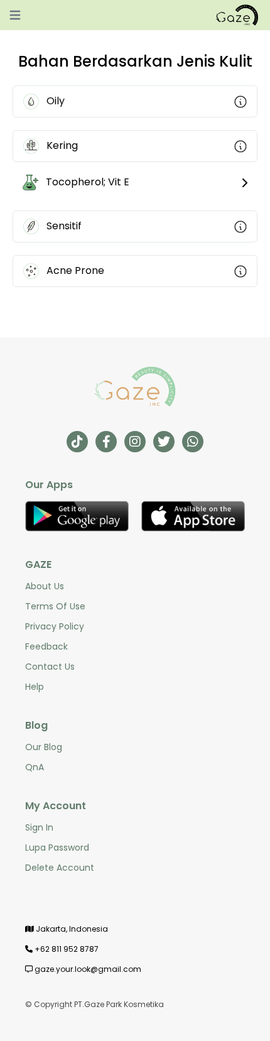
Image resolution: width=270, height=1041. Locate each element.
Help (34, 686)
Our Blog (43, 747)
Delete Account (59, 867)
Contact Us (50, 666)
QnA (34, 767)
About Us (44, 586)
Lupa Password (57, 847)
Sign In (39, 827)
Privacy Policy (54, 626)
